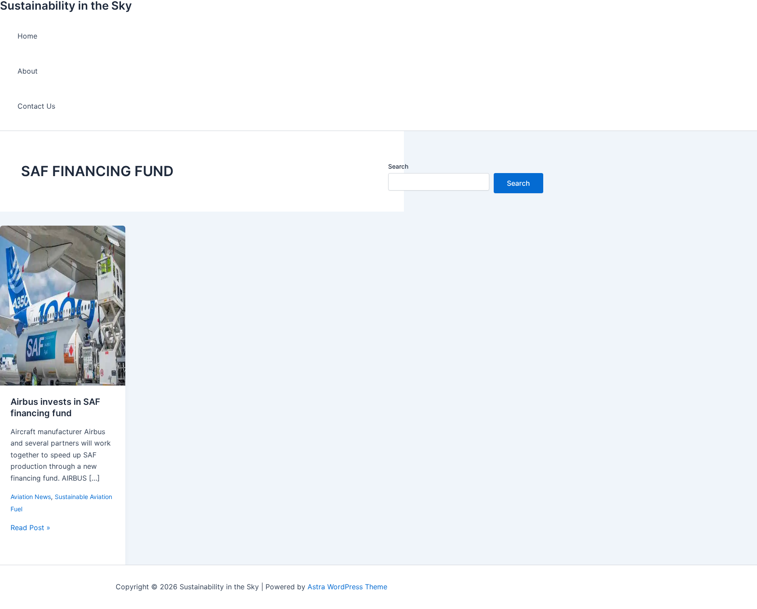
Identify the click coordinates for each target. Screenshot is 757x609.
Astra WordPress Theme (347, 586)
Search (398, 166)
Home (27, 36)
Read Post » (30, 527)
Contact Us (36, 106)
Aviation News (31, 496)
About (28, 71)
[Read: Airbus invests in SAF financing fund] (62, 383)
